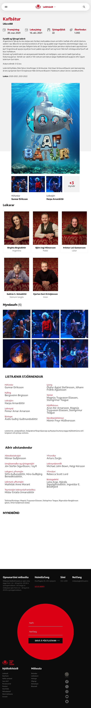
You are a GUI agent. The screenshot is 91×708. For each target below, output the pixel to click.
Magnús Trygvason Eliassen (62, 397)
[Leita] (84, 7)
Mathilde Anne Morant (17, 484)
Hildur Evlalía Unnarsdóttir (19, 492)
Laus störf (5, 681)
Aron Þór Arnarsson (58, 407)
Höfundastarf (6, 691)
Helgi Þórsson (77, 466)
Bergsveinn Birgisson (16, 395)
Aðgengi (33, 681)
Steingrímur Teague (57, 399)
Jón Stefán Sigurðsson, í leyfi (21, 466)
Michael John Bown (57, 466)
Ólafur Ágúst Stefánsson (60, 387)
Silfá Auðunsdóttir (15, 474)
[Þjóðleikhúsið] (6, 7)
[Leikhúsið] (38, 7)
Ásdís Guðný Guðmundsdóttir (21, 418)
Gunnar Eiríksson (19, 199)
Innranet (4, 696)
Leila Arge (52, 481)
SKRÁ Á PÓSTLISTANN (45, 640)
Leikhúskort (34, 676)
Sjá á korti (39, 587)
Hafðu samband (7, 678)
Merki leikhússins (7, 694)
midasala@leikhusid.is (80, 581)
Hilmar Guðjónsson (15, 458)
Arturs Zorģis (54, 458)
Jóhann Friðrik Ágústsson (65, 388)
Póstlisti (5, 686)
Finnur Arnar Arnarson (17, 411)
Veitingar (34, 678)
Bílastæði (34, 686)
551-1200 (64, 581)
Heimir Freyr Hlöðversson (61, 420)
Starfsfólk (5, 689)
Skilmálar (34, 673)
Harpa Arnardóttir (55, 199)
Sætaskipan (34, 684)
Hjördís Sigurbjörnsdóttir (57, 483)
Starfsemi (5, 676)
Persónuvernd (6, 684)
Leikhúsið (5, 673)
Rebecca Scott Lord (57, 474)
